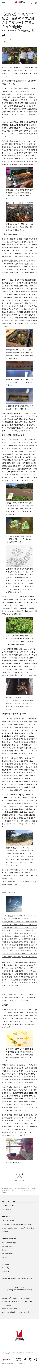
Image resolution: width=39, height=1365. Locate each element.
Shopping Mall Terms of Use (11, 1308)
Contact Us (5, 1271)
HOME (4, 1188)
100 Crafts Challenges (9, 1242)
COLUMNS (5, 1264)
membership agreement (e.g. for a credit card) (17, 1301)
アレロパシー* (15, 596)
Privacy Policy (6, 1305)
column (9, 1188)
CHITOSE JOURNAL (19, 1359)
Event (4, 1250)
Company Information (9, 1298)
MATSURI (22, 1363)
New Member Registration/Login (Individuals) (17, 1278)
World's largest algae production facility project (18, 1228)
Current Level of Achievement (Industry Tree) (16, 1224)
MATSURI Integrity (7, 1253)
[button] (36, 3)
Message (4, 1257)
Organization (25, 1298)
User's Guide (6, 1231)
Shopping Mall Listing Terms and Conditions (16, 1312)
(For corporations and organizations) (19, 1288)
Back (21, 1174)
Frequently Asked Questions (11, 1268)
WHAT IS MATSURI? (8, 1206)
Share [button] (6, 42)
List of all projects (8, 1220)
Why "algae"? (6, 1209)
